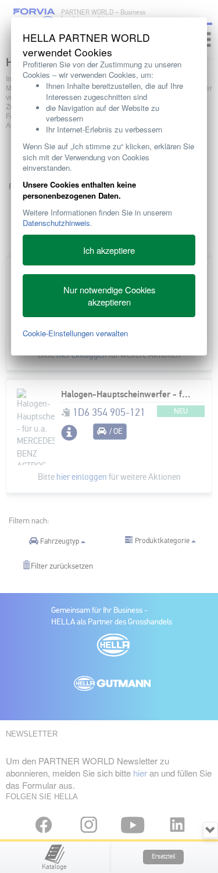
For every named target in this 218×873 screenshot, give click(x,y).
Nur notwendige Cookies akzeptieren (109, 295)
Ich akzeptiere (109, 250)
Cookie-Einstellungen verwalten (75, 333)
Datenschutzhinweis (56, 222)
